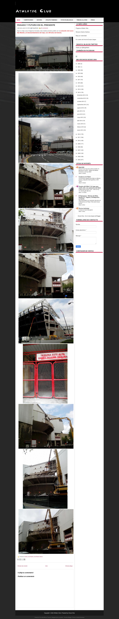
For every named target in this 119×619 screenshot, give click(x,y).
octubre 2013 (81, 101)
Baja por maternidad (81, 35)
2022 (79, 64)
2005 (79, 156)
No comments (44, 28)
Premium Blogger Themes (70, 617)
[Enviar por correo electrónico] (18, 559)
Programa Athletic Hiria (82, 28)
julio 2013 (80, 111)
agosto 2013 (80, 108)
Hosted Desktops (80, 617)
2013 (79, 92)
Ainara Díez (72, 613)
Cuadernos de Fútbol (85, 177)
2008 (79, 147)
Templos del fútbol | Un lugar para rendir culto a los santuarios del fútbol (90, 187)
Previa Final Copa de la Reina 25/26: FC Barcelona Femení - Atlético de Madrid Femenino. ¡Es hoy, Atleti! (89, 170)
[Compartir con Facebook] (24, 559)
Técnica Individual (84, 208)
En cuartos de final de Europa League (86, 39)
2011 (79, 137)
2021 (79, 67)
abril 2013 (80, 120)
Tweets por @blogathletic (82, 47)
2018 (79, 76)
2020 (79, 70)
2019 (79, 73)
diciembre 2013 (81, 95)
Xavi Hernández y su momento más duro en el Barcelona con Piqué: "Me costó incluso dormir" (90, 202)
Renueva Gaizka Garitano (83, 32)
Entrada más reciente (22, 566)
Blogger (98, 216)
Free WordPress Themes (45, 617)
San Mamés (31, 556)
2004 (79, 159)
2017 (79, 79)
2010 (79, 140)
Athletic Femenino (51, 20)
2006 (79, 153)
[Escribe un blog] (20, 559)
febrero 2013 (80, 127)
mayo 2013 (80, 117)
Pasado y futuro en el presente (36, 25)
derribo (26, 556)
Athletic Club (57, 613)
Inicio (18, 20)
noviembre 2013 (81, 98)
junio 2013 (80, 114)
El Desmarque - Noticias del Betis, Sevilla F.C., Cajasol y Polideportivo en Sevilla (89, 197)
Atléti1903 (81, 167)
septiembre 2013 (82, 104)
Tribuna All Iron (82, 20)
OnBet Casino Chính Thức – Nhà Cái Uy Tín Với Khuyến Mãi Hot (89, 190)
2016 (79, 83)
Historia (39, 20)
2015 (79, 86)
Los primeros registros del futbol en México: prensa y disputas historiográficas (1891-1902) (90, 179)
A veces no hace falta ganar (86, 210)
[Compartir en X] (22, 559)
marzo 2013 (80, 124)
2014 (79, 89)
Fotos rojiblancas (67, 20)
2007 (79, 150)
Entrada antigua (69, 566)
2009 (79, 144)
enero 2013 (80, 130)
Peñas (93, 20)
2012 (79, 134)
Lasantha (61, 617)
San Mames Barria (38, 556)
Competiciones (28, 20)
